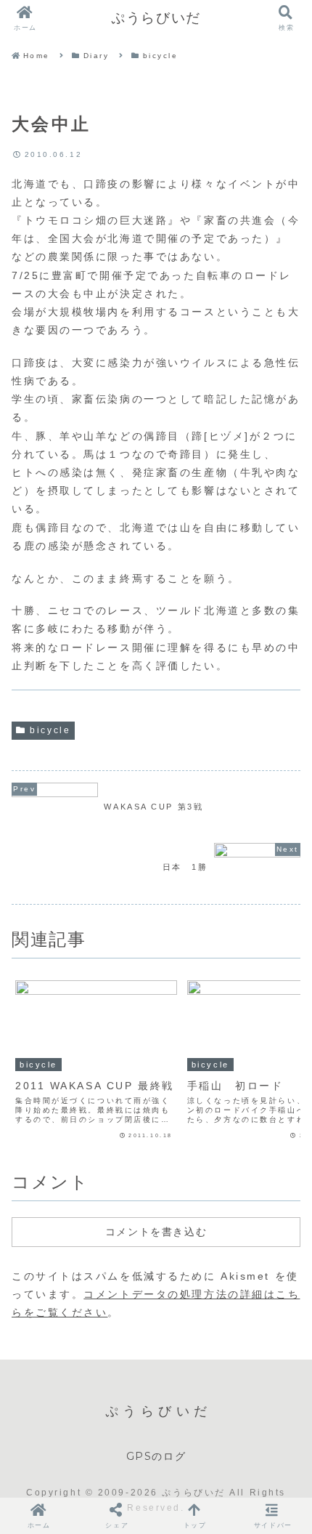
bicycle (50, 730)
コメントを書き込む (156, 1231)
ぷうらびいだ (156, 17)
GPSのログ (156, 1456)
